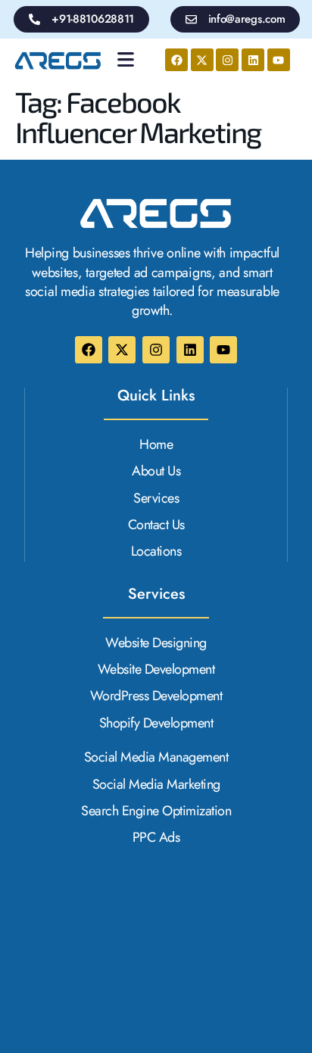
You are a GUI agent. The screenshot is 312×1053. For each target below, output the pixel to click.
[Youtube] (278, 59)
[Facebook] (176, 59)
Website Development (156, 669)
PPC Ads (156, 837)
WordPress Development (156, 696)
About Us (156, 471)
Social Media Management (156, 757)
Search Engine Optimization (156, 811)
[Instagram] (227, 59)
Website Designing (156, 643)
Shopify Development (156, 723)
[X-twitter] (202, 59)
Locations (156, 551)
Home (156, 444)
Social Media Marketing (156, 784)
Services (156, 498)
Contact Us (156, 525)
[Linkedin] (253, 59)
